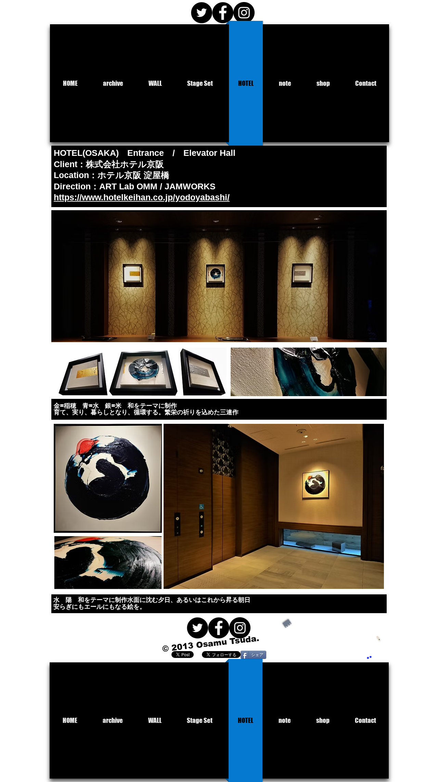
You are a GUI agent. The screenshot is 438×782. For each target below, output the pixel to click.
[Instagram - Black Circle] (244, 12)
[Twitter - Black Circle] (201, 12)
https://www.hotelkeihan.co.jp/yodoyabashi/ (142, 197)
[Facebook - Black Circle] (222, 12)
